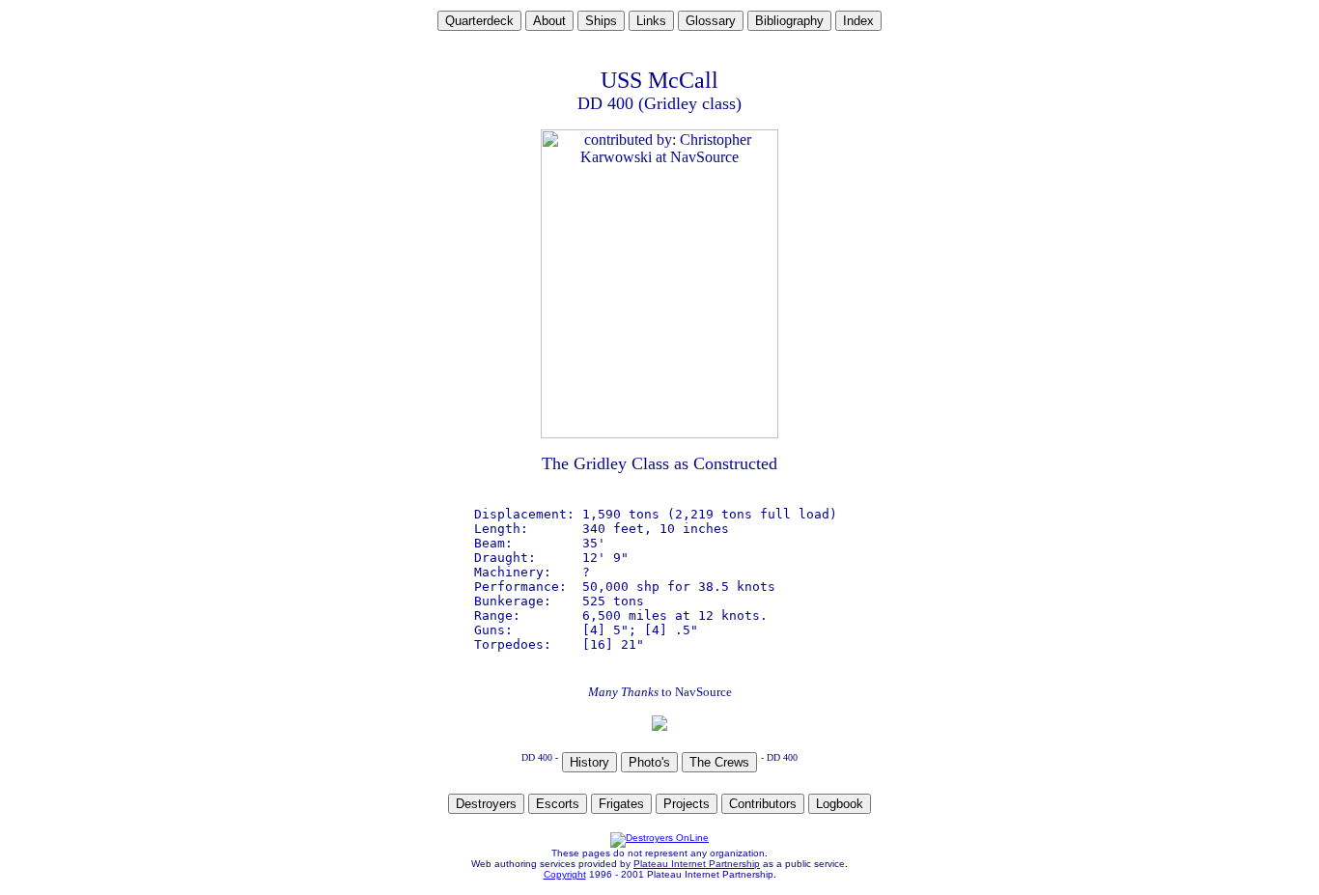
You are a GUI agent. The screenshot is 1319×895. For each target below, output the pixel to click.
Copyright (565, 874)
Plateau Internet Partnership (696, 863)
